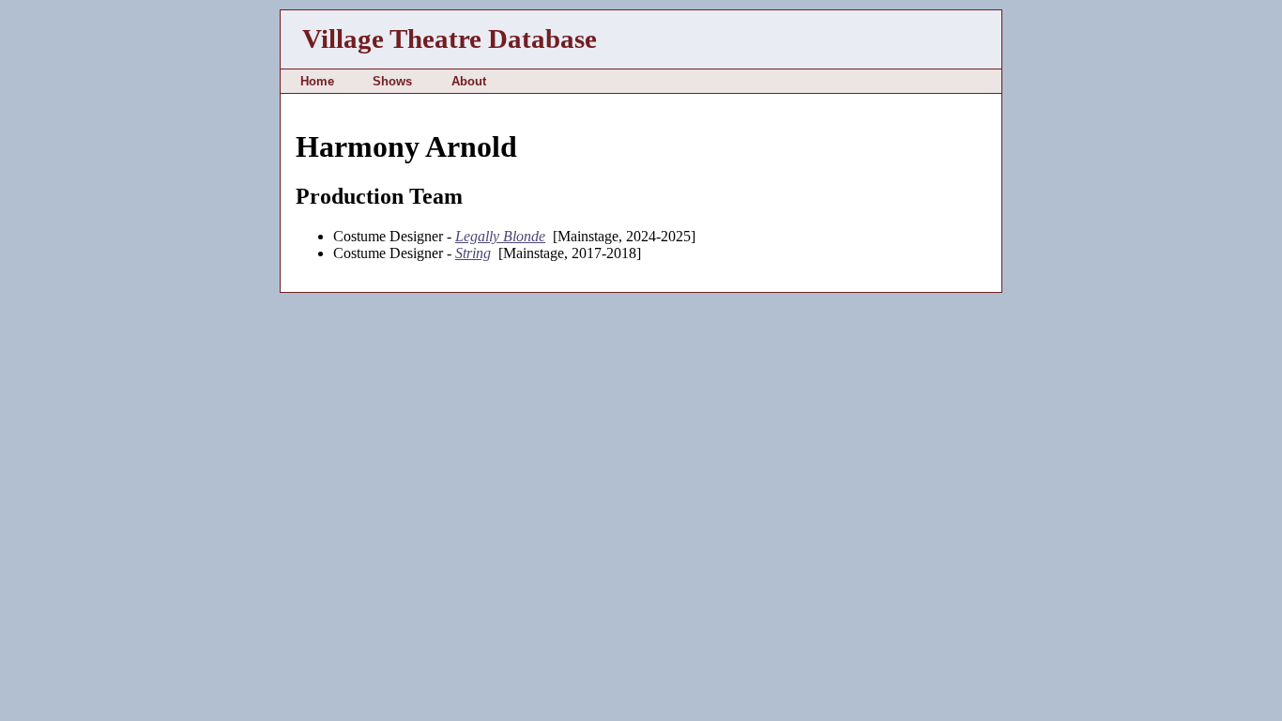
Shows (392, 81)
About (468, 81)
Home (317, 81)
